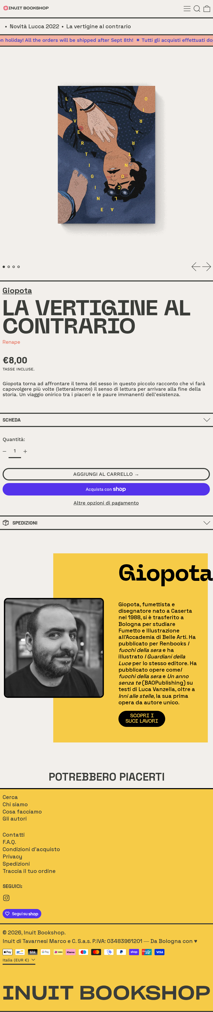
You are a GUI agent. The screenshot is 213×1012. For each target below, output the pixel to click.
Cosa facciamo (22, 811)
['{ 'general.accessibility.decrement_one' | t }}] (4, 451)
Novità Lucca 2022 (34, 26)
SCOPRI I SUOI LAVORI (141, 718)
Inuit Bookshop (44, 932)
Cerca (10, 797)
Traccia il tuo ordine (29, 871)
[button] (197, 8)
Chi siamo (15, 804)
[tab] (4, 267)
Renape (11, 342)
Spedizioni (16, 863)
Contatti (14, 834)
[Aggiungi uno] (25, 451)
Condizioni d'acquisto (31, 849)
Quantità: (14, 439)
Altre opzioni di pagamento (106, 503)
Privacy (12, 856)
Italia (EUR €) (16, 960)
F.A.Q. (9, 841)
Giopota (17, 290)
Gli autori (15, 818)
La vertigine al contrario (98, 26)
